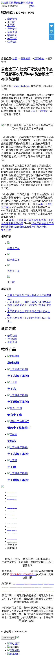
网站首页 (12, 19)
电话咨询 (15, 650)
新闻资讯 (12, 32)
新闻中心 (39, 58)
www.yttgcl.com (21, 86)
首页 (14, 58)
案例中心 (12, 35)
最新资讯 (12, 342)
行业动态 (12, 338)
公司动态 (12, 335)
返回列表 (6, 230)
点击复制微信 (8, 637)
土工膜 (11, 25)
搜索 (31, 6)
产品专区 (12, 28)
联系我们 (12, 41)
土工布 (11, 22)
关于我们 (12, 38)
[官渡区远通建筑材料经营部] (17, 2)
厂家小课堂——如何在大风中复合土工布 (29, 301)
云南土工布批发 (39, 111)
